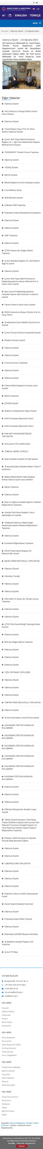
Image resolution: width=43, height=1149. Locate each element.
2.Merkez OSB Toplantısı (15, 205)
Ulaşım (4, 1107)
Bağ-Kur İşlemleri (8, 1071)
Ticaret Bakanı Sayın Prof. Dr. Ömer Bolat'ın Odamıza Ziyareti (18, 130)
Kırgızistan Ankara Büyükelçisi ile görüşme (22, 212)
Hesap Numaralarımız (10, 1097)
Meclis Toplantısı (11, 396)
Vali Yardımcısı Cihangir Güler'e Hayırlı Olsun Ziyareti (19, 112)
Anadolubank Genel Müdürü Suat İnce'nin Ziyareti (21, 323)
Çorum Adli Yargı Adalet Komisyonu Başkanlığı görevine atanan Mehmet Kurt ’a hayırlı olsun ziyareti (20, 281)
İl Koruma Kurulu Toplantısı (15, 363)
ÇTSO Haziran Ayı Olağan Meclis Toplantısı (17, 252)
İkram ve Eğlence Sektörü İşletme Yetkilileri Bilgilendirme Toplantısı (21, 503)
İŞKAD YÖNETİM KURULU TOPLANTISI (22, 561)
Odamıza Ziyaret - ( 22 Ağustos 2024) (20, 39)
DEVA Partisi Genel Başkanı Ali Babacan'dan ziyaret (16, 552)
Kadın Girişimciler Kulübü (11, 1044)
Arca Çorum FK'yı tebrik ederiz (17, 444)
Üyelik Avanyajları (8, 1085)
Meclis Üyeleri (7, 1022)
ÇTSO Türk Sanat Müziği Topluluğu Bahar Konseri (21, 625)
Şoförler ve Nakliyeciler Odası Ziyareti (20, 411)
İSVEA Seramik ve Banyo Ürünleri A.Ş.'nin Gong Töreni (21, 313)
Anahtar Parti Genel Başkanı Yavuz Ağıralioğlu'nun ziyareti (18, 513)
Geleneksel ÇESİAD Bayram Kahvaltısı (21, 934)
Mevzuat (5, 1081)
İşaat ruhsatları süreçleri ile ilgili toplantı (21, 459)
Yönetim (5, 1018)
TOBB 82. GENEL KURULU (16, 451)
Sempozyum (6, 1100)
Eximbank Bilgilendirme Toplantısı (18, 543)
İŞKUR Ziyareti (10, 175)
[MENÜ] (39, 23)
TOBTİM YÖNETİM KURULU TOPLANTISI (22, 702)
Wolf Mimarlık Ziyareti (13, 197)
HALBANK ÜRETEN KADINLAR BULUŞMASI (17, 777)
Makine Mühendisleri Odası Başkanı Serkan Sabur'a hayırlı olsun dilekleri (18, 478)
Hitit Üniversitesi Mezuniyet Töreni (18, 418)
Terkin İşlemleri (7, 1052)
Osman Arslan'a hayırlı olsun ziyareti (19, 304)
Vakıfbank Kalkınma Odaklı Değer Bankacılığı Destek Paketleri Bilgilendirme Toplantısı (19, 525)
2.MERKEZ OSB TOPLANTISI (17, 863)
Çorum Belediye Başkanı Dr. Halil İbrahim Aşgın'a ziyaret (21, 262)
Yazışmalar (6, 1074)
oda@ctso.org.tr (11, 996)
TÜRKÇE (35, 15)
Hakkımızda (6, 1015)
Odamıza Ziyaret (11, 103)
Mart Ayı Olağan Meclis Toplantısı (18, 642)
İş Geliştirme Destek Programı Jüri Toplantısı (17, 943)
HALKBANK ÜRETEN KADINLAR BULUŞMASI (18, 726)
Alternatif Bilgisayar (18, 1123)
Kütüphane (6, 1104)
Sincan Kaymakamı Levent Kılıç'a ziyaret (21, 717)
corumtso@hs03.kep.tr (14, 992)
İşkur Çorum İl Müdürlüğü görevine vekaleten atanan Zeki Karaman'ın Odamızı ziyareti (20, 294)
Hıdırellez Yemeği (12, 576)
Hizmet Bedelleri (8, 1078)
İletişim (4, 1114)
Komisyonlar (6, 1025)
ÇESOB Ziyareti (11, 403)
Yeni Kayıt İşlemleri (9, 1048)
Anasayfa (4, 31)
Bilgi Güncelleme (8, 1111)
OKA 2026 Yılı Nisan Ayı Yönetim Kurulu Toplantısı (20, 600)
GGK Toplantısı (10, 235)
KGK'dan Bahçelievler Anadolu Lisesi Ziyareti (19, 810)
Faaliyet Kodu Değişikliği (11, 1067)
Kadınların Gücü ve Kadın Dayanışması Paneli (20, 895)
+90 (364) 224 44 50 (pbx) (15, 985)
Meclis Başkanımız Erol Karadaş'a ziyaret (22, 182)
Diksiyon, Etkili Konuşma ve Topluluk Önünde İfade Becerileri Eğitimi (19, 839)
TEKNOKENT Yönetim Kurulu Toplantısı (21, 152)
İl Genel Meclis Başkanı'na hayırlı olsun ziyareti (20, 387)
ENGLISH (21, 15)
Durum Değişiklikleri (9, 1055)
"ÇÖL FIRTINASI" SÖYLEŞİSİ (17, 672)
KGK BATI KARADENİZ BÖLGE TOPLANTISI (17, 435)
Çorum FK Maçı (11, 952)
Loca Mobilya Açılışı (13, 190)
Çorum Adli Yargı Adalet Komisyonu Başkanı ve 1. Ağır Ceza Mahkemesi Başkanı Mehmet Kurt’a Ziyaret (21, 142)
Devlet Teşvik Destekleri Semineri (18, 904)
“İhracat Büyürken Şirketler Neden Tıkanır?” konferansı (21, 468)
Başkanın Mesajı (8, 1011)
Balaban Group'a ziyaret (14, 340)
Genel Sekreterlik (8, 1037)
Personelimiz (6, 1041)
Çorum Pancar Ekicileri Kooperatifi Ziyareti (22, 332)
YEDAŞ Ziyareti (11, 167)
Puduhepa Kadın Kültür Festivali (18, 919)
